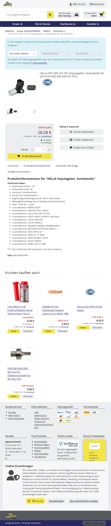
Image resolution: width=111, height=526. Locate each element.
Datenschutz (40, 415)
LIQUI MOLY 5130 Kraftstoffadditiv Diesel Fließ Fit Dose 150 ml (20, 310)
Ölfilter (37, 450)
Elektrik (46, 30)
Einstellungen (56, 501)
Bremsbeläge (40, 441)
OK (37, 501)
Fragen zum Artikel (83, 147)
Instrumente (59, 30)
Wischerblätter (41, 453)
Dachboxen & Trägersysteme (68, 24)
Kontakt (12, 412)
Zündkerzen (40, 456)
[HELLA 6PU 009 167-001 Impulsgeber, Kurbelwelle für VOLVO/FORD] (21, 88)
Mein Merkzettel (16, 418)
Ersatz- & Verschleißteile (17, 24)
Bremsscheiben (41, 444)
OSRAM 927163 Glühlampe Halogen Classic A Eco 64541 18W (55, 310)
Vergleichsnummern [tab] (19, 171)
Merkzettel (28, 331)
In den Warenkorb (32, 156)
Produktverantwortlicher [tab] (37, 165)
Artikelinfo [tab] (13, 165)
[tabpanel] (55, 218)
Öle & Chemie (42, 24)
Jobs (36, 427)
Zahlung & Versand (43, 424)
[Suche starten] (50, 14)
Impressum (39, 421)
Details (14, 331)
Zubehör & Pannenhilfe (92, 24)
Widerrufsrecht (41, 418)
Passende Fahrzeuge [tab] (67, 165)
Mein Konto (14, 415)
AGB (36, 412)
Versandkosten (46, 136)
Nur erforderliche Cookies (84, 501)
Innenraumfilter (42, 447)
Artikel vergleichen (83, 139)
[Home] (7, 3)
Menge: (24, 149)
